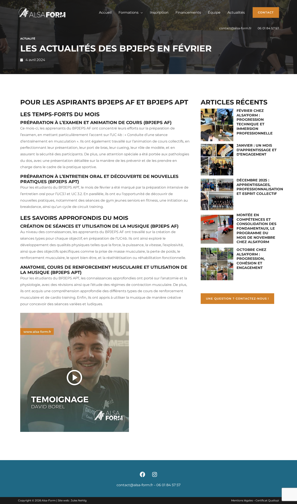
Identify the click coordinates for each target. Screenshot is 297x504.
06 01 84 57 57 (268, 28)
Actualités (236, 12)
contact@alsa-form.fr (235, 28)
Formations (128, 12)
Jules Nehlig (79, 500)
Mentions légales (242, 500)
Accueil (105, 12)
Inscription (159, 12)
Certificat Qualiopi (267, 500)
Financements (188, 12)
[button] (266, 12)
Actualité (27, 38)
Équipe (214, 12)
